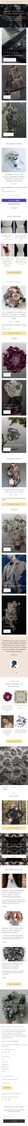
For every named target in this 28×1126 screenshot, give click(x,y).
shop (7, 97)
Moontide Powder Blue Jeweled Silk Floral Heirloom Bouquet (12, 966)
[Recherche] (23, 6)
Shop (7, 374)
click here (16, 1041)
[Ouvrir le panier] (26, 6)
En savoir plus (14, 207)
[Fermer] (25, 1105)
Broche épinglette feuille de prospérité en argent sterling (21, 731)
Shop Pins (9, 134)
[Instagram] (5, 1052)
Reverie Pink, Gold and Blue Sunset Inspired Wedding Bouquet (12, 930)
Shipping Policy (5, 1066)
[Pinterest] (8, 1052)
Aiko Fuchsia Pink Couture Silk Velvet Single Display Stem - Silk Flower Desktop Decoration (7, 708)
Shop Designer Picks (14, 741)
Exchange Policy (5, 1064)
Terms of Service (5, 1069)
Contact (3, 1071)
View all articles (14, 984)
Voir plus (4, 906)
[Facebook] (2, 1052)
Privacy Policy (5, 1062)
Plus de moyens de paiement (14, 203)
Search (3, 1059)
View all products (14, 272)
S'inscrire (14, 1121)
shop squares (10, 59)
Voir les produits (14, 828)
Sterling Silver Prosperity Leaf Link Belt (7, 236)
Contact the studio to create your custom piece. (14, 1008)
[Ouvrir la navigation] (2, 6)
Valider (14, 856)
